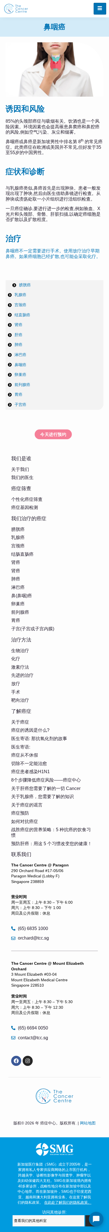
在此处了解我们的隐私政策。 (67, 1202)
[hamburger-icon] (100, 9)
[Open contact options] (96, 1219)
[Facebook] (16, 1061)
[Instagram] (28, 1061)
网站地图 (88, 1123)
